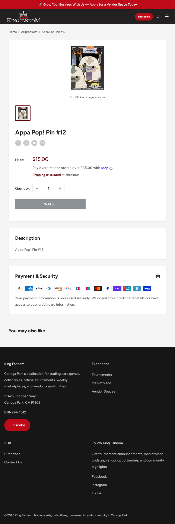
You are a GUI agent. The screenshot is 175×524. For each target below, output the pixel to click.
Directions (12, 454)
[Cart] (158, 17)
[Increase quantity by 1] (59, 188)
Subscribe (144, 16)
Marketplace (101, 383)
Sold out (50, 204)
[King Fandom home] (23, 16)
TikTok (97, 493)
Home (13, 32)
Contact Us (13, 462)
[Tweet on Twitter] (34, 143)
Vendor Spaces (103, 391)
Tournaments (102, 375)
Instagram (99, 485)
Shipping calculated (46, 175)
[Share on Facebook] (18, 143)
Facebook (99, 476)
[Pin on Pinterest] (26, 143)
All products (29, 32)
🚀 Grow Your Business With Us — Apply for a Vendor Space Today (87, 4)
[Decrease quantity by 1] (37, 188)
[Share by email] (42, 143)
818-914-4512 (15, 412)
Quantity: (22, 188)
